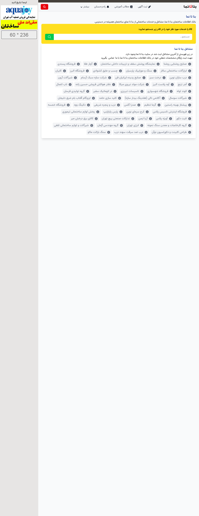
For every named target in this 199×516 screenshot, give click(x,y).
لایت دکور (181, 118)
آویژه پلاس (162, 118)
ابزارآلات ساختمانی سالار (174, 71)
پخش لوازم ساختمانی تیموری (78, 112)
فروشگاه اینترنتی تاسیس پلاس (170, 112)
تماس (111, 58)
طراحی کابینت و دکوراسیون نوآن (169, 132)
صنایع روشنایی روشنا (175, 64)
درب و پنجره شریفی (105, 105)
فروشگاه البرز (77, 71)
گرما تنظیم (150, 105)
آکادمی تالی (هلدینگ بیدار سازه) (142, 98)
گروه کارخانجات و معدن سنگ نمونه (167, 125)
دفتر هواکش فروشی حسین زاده (93, 84)
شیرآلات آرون (65, 78)
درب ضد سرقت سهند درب (128, 132)
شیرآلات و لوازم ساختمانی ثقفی (71, 125)
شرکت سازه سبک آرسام (94, 78)
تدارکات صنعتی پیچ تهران (116, 118)
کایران (58, 71)
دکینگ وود (80, 105)
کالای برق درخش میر (82, 118)
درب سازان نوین (178, 78)
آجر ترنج (182, 84)
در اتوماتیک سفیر (102, 91)
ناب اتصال (61, 84)
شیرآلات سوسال (178, 98)
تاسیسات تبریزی (130, 91)
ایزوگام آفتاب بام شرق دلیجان (74, 98)
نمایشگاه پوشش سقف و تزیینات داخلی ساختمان (128, 64)
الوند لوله (182, 91)
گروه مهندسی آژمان (107, 125)
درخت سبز (155, 78)
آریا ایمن (143, 118)
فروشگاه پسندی (66, 64)
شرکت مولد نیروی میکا (131, 84)
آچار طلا (88, 64)
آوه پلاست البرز (161, 84)
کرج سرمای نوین (135, 112)
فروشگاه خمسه (56, 105)
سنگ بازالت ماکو (97, 132)
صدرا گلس (130, 105)
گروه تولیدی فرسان (74, 91)
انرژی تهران (133, 125)
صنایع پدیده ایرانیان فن (128, 78)
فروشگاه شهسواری (157, 91)
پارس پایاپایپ (110, 112)
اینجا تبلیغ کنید (19, 2)
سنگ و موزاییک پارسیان (139, 71)
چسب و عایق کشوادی (105, 71)
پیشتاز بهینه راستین (176, 105)
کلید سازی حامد (108, 98)
